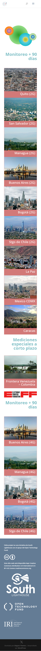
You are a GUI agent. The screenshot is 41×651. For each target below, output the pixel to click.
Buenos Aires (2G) (22, 182)
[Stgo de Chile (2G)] (20, 227)
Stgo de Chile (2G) (22, 242)
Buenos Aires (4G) (22, 442)
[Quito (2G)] (20, 79)
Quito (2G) (27, 94)
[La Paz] (20, 257)
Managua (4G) (25, 472)
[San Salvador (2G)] (20, 109)
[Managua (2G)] (20, 138)
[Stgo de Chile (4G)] (20, 516)
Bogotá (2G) (26, 212)
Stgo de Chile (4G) (22, 531)
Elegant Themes (20, 646)
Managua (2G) (25, 153)
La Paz (30, 271)
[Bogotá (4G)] (20, 487)
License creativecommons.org (20, 568)
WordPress (22, 648)
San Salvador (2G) (22, 123)
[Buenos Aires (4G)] (20, 428)
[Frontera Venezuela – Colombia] (20, 367)
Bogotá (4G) (26, 501)
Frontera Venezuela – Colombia (20, 383)
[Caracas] (20, 316)
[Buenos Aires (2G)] (20, 168)
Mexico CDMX (25, 301)
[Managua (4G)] (20, 457)
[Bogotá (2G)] (20, 198)
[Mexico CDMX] (20, 286)
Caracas (29, 330)
